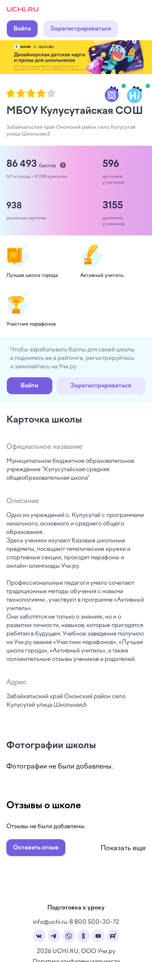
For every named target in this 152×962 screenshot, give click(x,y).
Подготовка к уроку (76, 907)
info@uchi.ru (50, 922)
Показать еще (123, 848)
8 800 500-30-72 (94, 922)
